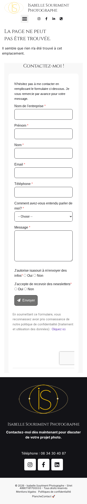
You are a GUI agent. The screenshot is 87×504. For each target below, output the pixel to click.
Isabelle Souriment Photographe (48, 7)
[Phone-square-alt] (61, 19)
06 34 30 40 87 (53, 453)
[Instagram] (39, 19)
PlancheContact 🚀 (43, 496)
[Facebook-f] (46, 19)
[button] (25, 19)
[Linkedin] (57, 464)
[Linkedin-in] (54, 19)
